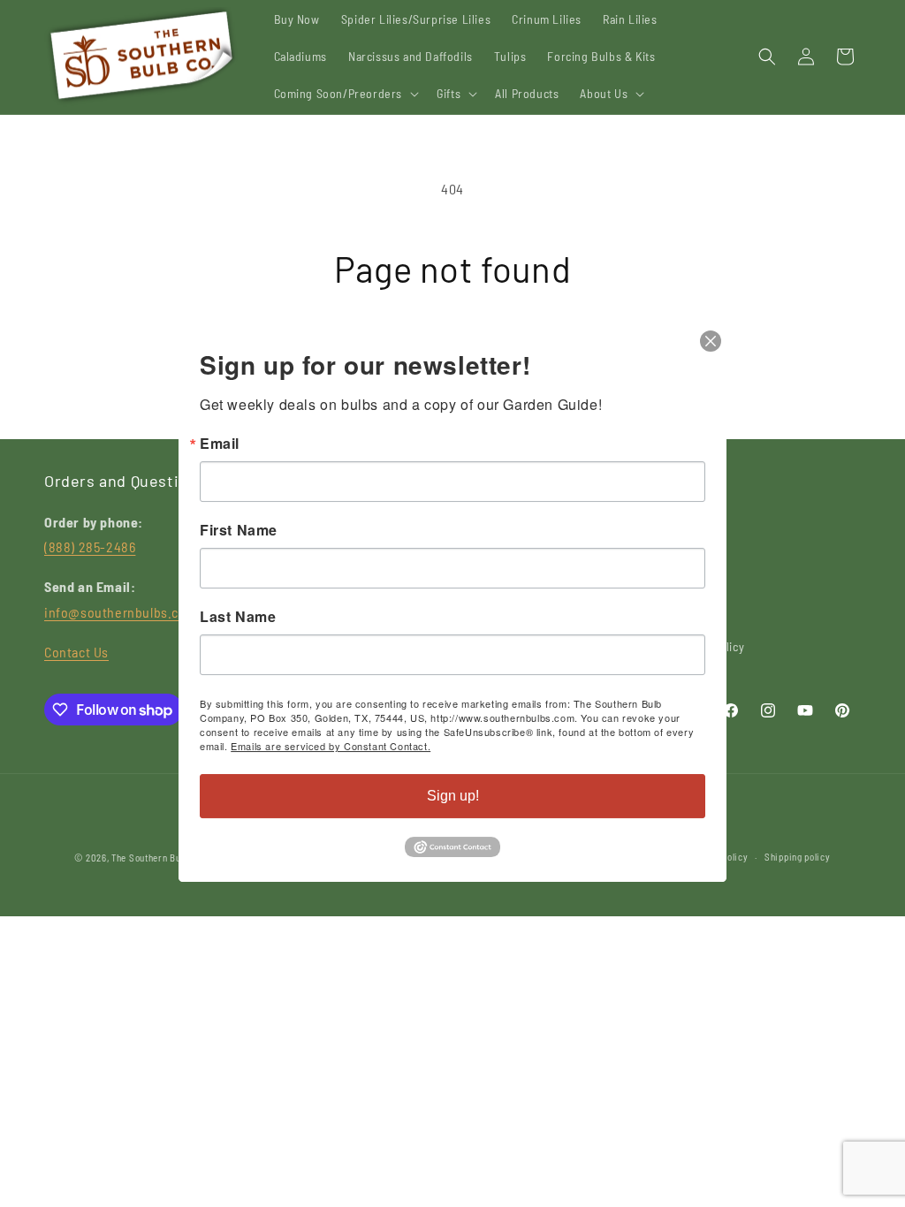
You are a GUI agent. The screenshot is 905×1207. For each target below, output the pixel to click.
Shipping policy (797, 856)
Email (220, 443)
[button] (345, 93)
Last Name (238, 617)
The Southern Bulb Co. (158, 857)
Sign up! (453, 795)
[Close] (710, 341)
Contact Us (76, 651)
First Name (239, 530)
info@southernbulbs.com (120, 612)
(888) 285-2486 (89, 546)
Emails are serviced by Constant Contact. (330, 746)
